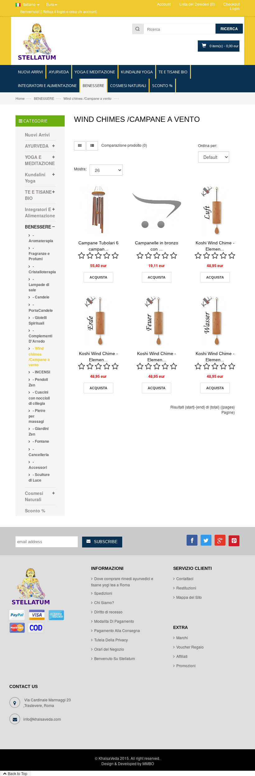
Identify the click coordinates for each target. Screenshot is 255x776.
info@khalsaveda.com (42, 719)
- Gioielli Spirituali (38, 320)
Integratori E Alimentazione (40, 212)
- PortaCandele (41, 307)
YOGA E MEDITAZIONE (40, 160)
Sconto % (35, 510)
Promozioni (186, 665)
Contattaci (184, 578)
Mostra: (80, 168)
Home (20, 98)
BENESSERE (44, 98)
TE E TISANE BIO (38, 195)
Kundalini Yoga (35, 177)
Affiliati (182, 656)
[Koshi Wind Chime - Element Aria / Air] (215, 210)
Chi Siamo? (104, 602)
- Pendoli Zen (38, 382)
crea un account (82, 12)
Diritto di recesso (108, 611)
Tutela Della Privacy (111, 639)
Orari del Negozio (109, 649)
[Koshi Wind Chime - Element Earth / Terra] (98, 321)
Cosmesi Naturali (34, 496)
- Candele (40, 297)
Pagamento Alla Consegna (117, 630)
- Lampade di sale (39, 284)
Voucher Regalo (190, 646)
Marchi (182, 637)
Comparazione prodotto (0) (124, 145)
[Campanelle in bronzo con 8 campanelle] (156, 210)
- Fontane (40, 441)
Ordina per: (207, 145)
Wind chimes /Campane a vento (87, 98)
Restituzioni (186, 587)
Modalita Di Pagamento (114, 621)
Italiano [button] (29, 4)
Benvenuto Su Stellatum (114, 658)
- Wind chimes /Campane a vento (39, 356)
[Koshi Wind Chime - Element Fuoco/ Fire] (156, 321)
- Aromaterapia (41, 237)
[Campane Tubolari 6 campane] (98, 210)
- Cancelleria (39, 451)
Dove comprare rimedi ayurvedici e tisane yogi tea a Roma (122, 581)
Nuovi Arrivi (37, 135)
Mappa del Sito (189, 597)
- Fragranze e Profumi (39, 253)
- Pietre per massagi (37, 416)
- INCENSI (41, 372)
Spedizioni (103, 593)
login (61, 12)
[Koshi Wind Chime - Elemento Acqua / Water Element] (215, 321)
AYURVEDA (37, 146)
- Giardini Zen (39, 431)
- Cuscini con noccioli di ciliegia (39, 397)
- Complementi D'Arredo (40, 335)
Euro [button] (50, 4)
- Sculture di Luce (39, 477)
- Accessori (38, 464)
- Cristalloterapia (42, 269)
